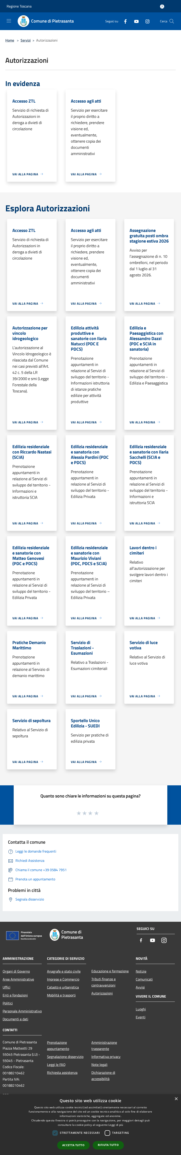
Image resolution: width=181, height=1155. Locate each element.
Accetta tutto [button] (73, 1145)
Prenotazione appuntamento (58, 1045)
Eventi (140, 1017)
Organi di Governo (16, 971)
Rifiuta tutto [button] (108, 1145)
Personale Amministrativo (22, 1011)
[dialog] (90, 1124)
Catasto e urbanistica (63, 987)
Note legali (99, 1064)
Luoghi (141, 1009)
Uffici (6, 987)
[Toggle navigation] (8, 20)
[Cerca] (171, 21)
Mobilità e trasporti (61, 995)
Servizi (26, 40)
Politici (8, 1003)
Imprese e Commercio (63, 979)
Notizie (141, 971)
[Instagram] (145, 21)
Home (9, 40)
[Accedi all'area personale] (162, 6)
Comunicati (144, 979)
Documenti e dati (15, 1019)
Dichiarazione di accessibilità (103, 1075)
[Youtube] (134, 21)
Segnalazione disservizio (65, 1056)
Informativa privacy (106, 1056)
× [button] (176, 1099)
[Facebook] (123, 21)
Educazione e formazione (110, 971)
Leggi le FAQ (56, 1064)
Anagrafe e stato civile (64, 971)
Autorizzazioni (102, 993)
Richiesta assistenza (62, 1072)
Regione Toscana (19, 6)
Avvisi (140, 987)
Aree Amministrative (18, 979)
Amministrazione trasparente (104, 1045)
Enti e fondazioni (15, 995)
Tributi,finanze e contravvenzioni (103, 982)
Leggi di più (115, 1125)
